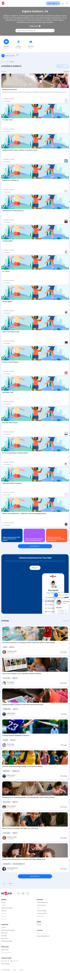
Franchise (4, 936)
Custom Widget (41, 911)
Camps (3, 927)
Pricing (3, 902)
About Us (4, 911)
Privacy (21, 970)
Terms (14, 970)
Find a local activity (7, 908)
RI (17, 961)
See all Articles (34, 876)
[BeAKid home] (3, 3)
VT (14, 961)
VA (7, 61)
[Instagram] (27, 893)
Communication (42, 913)
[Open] (67, 66)
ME (11, 961)
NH (5, 961)
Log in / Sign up (52, 3)
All (4, 883)
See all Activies (34, 546)
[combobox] (34, 30)
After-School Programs (8, 930)
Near (10, 883)
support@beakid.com (43, 936)
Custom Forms (41, 905)
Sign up (34, 568)
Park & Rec (4, 933)
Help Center (4, 950)
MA (2, 961)
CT (8, 961)
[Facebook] (23, 893)
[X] (18, 893)
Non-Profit (4, 938)
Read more (34, 26)
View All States (5, 964)
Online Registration (42, 902)
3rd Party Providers (6, 941)
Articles (39, 925)
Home (2, 61)
